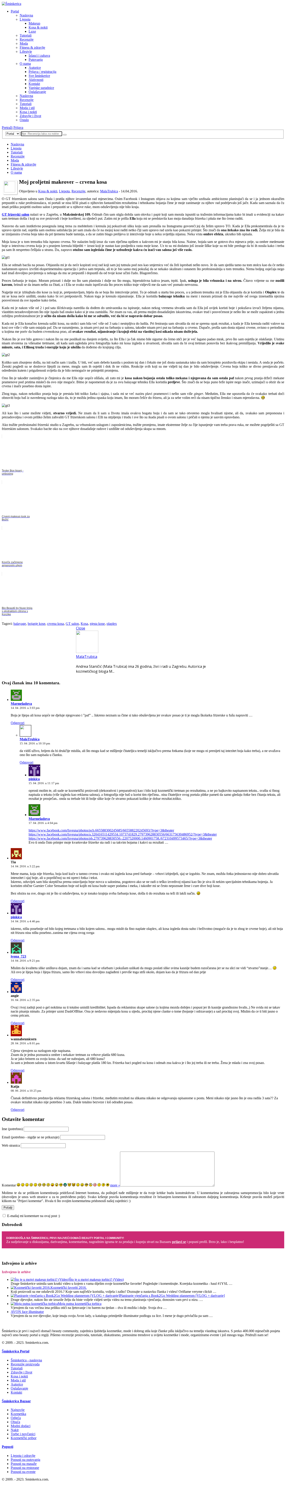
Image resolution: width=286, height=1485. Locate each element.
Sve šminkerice (39, 76)
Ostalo (24, 120)
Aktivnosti (36, 80)
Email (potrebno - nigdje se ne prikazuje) (30, 1137)
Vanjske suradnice (41, 88)
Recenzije (27, 39)
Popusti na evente (23, 1472)
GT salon (72, 624)
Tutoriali (26, 35)
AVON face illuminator (27, 1312)
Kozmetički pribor (23, 1438)
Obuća (15, 1422)
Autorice (35, 68)
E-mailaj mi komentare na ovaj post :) (33, 1216)
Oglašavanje (37, 92)
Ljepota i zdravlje (23, 1456)
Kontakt (34, 84)
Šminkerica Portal (15, 1351)
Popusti (7, 1447)
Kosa (84, 624)
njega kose (97, 624)
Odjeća (16, 1418)
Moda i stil (27, 108)
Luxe (32, 31)
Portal (15, 11)
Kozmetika (18, 1414)
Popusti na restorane (25, 1468)
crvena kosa (55, 624)
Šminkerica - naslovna (26, 1360)
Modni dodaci (20, 1426)
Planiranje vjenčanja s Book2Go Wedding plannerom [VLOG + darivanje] (172, 1296)
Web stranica (11, 1145)
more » (115, 1185)
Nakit (15, 1430)
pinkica (34, 779)
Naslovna (26, 15)
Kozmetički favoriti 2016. (68, 1287)
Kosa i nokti (28, 112)
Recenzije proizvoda (25, 1364)
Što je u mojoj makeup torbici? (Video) (96, 1279)
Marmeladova (21, 704)
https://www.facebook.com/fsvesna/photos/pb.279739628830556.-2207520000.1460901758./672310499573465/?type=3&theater (120, 838)
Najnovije (18, 1410)
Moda (24, 43)
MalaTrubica (109, 191)
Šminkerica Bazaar (16, 1401)
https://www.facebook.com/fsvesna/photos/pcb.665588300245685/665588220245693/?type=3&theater (101, 830)
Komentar (9, 1185)
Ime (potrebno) (12, 1129)
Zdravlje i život (30, 116)
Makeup (34, 23)
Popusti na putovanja (25, 1460)
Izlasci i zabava (39, 55)
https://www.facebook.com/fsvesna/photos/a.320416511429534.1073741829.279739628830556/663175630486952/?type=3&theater (123, 834)
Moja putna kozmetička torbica (79, 1304)
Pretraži (7, 127)
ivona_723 (18, 956)
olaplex (112, 624)
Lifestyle (26, 51)
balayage (19, 624)
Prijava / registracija (42, 72)
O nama (25, 63)
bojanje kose (36, 624)
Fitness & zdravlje (32, 47)
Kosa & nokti (38, 27)
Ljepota (25, 19)
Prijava (18, 127)
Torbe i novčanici (23, 1434)
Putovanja (36, 59)
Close (80, 628)
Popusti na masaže (24, 1464)
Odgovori (17, 723)
